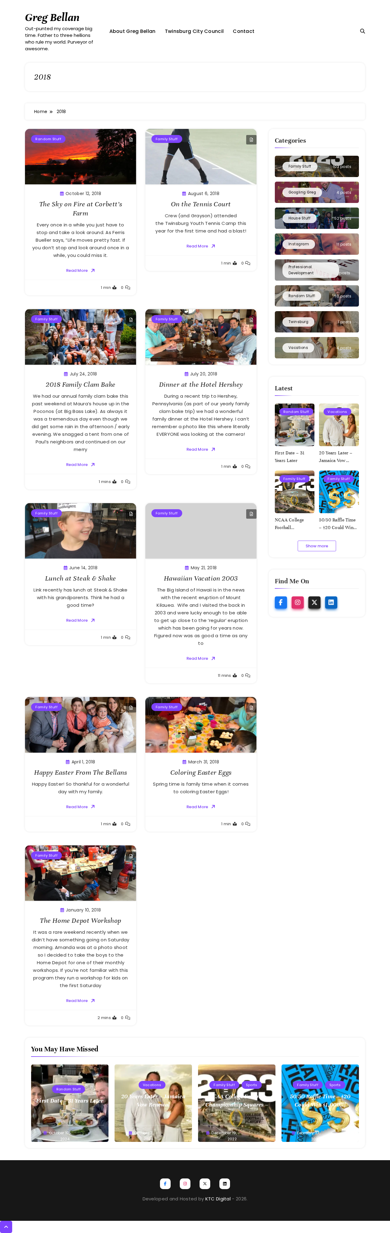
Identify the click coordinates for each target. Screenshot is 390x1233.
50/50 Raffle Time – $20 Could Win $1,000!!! (337, 527)
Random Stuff (48, 139)
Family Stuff (167, 139)
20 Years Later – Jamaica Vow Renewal (335, 460)
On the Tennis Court (201, 204)
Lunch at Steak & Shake (80, 578)
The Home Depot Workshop (80, 920)
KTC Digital (218, 1199)
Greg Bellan (52, 17)
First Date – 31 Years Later (69, 1100)
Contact (243, 31)
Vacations (337, 411)
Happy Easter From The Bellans (80, 772)
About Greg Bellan (132, 31)
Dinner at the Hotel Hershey (201, 384)
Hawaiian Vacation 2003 (201, 578)
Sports (251, 1084)
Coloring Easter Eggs (201, 772)
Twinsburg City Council (194, 31)
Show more (317, 546)
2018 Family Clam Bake (80, 384)
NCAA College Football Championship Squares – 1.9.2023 (236, 1104)
